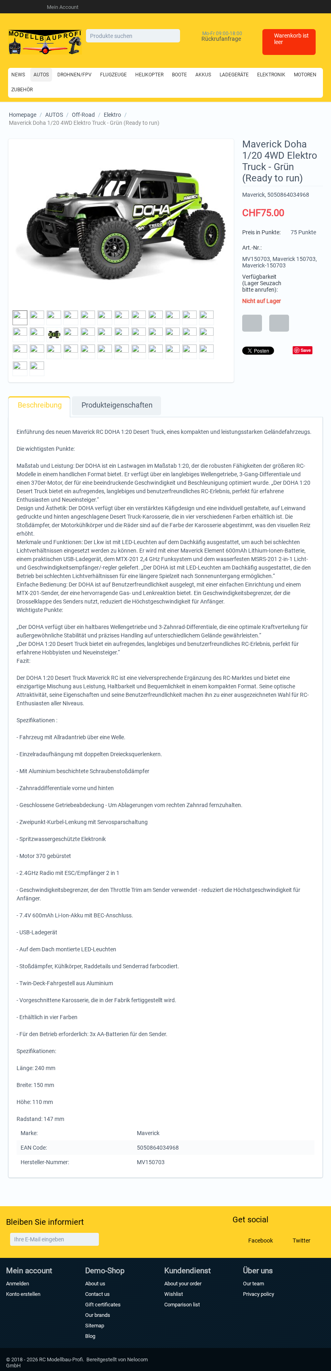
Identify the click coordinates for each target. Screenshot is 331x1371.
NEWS (18, 75)
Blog (90, 1336)
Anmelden (17, 1284)
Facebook (260, 1240)
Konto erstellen (23, 1294)
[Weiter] (92, 1239)
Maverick (253, 194)
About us (95, 1284)
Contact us (97, 1294)
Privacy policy (258, 1294)
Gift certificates (103, 1305)
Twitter (300, 1240)
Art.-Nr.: (252, 247)
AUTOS (54, 114)
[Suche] (174, 36)
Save (306, 350)
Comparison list (182, 1305)
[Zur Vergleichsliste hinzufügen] (279, 323)
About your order (182, 1284)
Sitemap (94, 1326)
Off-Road (83, 114)
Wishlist (173, 1294)
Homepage (22, 114)
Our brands (97, 1315)
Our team (253, 1284)
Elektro (112, 114)
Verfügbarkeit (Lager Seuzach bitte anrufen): (261, 283)
